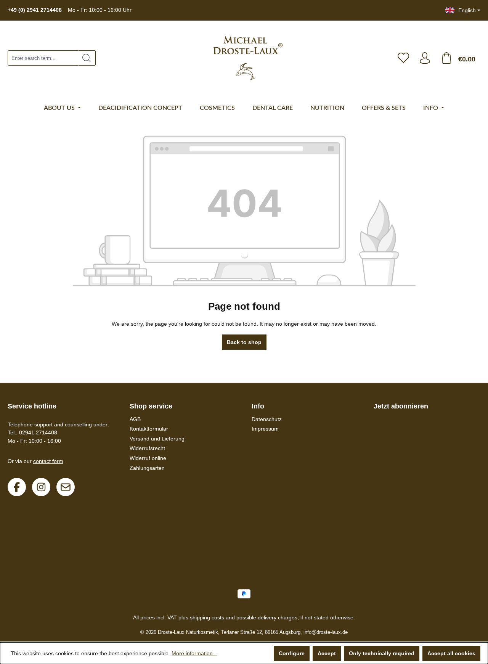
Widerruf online (148, 458)
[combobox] (43, 58)
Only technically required (381, 653)
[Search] (87, 58)
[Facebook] (17, 487)
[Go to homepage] (244, 58)
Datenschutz (267, 419)
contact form (48, 461)
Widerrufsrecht (147, 448)
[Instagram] (41, 487)
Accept (327, 653)
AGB (135, 419)
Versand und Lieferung (157, 439)
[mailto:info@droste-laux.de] (65, 487)
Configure (292, 653)
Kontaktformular (149, 429)
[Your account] (424, 58)
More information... (194, 653)
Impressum (265, 429)
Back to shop (244, 342)
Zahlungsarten (147, 468)
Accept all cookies (451, 653)
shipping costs (207, 617)
